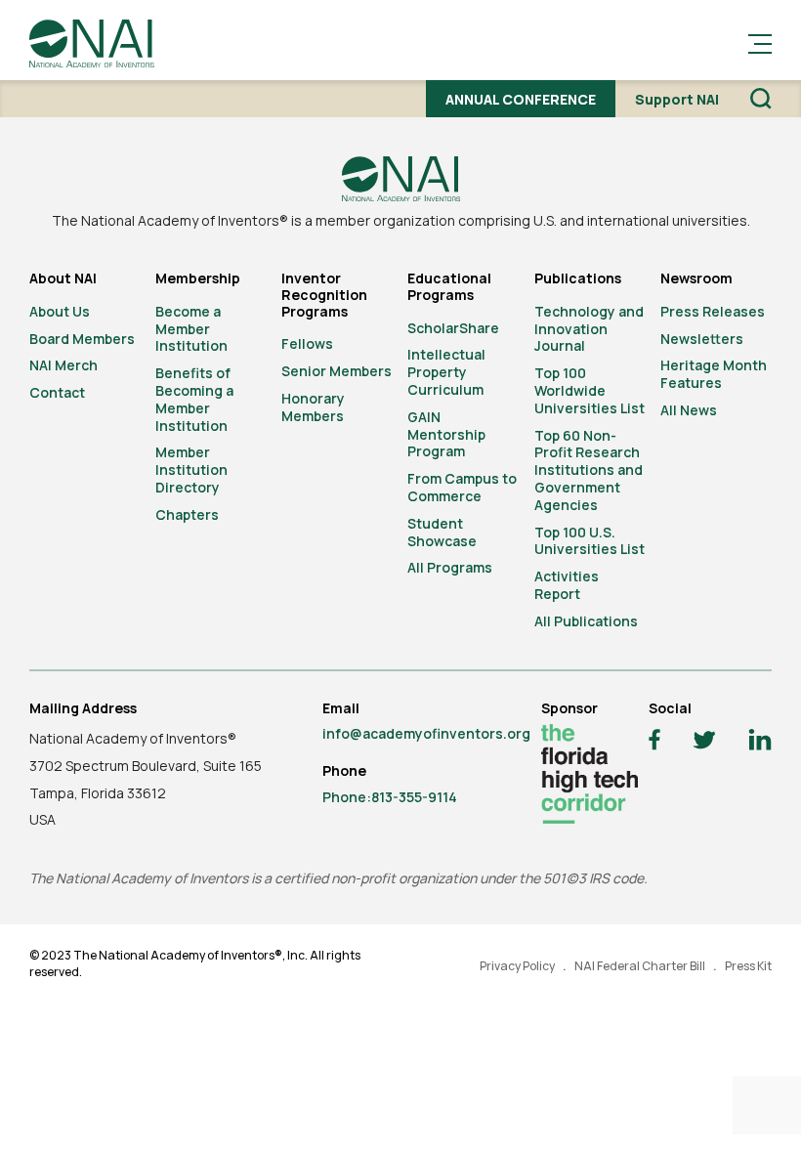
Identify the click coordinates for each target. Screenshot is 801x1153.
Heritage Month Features (713, 374)
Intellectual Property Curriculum (446, 372)
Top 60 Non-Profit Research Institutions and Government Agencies (588, 470)
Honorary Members (313, 407)
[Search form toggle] (760, 98)
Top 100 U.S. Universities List (589, 541)
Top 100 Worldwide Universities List (589, 390)
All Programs (449, 567)
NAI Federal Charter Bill (639, 966)
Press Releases (712, 311)
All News (688, 410)
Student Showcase (442, 532)
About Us (59, 311)
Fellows (307, 343)
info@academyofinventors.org (426, 733)
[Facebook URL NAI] (654, 742)
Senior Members (336, 371)
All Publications (586, 621)
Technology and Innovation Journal (589, 329)
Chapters (187, 514)
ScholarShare (453, 328)
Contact (57, 392)
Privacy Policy (517, 966)
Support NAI (677, 99)
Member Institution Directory (191, 469)
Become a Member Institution (191, 329)
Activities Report (566, 585)
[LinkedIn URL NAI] (760, 742)
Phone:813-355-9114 (389, 797)
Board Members (82, 338)
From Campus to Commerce (462, 487)
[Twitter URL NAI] (704, 742)
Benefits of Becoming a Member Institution (194, 398)
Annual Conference (520, 99)
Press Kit (748, 966)
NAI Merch (63, 365)
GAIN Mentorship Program (446, 434)
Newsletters (701, 338)
